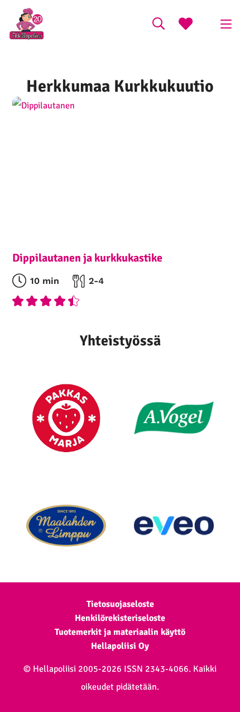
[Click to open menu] (226, 24)
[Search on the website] (158, 25)
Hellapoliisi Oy (120, 646)
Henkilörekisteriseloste (120, 618)
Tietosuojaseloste (120, 604)
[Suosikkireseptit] (186, 25)
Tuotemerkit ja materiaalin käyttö (120, 632)
